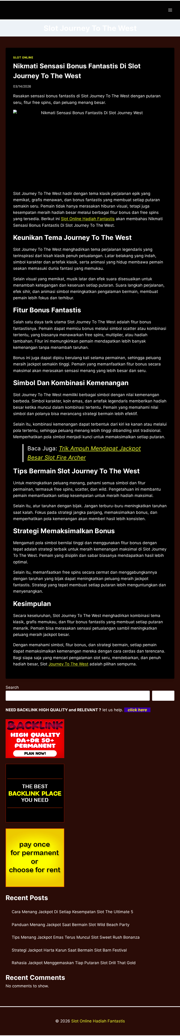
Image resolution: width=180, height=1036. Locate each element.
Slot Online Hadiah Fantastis (98, 1021)
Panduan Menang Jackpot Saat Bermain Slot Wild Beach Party (70, 924)
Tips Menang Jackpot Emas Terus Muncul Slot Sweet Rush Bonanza (76, 937)
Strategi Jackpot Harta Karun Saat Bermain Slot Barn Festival (69, 950)
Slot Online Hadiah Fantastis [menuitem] (88, 218)
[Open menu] (170, 10)
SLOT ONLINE (23, 57)
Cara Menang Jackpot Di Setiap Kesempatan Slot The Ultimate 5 (72, 911)
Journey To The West (68, 664)
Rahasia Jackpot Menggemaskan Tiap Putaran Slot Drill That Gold (74, 962)
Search (12, 687)
